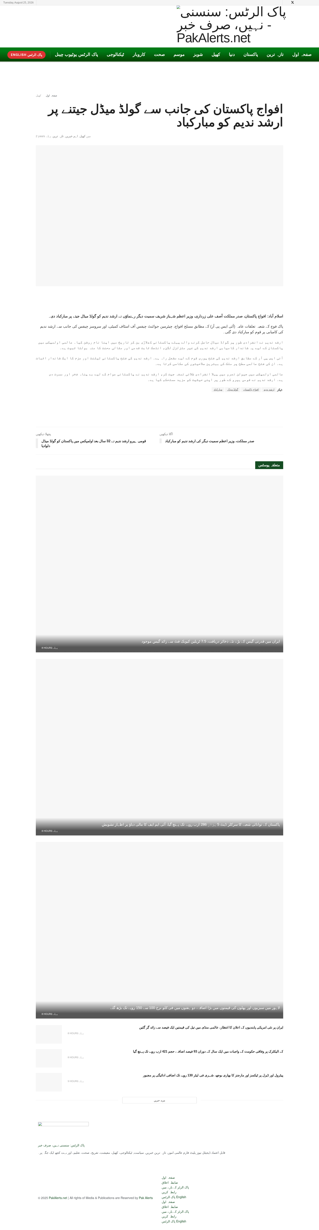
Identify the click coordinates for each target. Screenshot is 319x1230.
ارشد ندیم (269, 389)
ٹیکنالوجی (115, 54)
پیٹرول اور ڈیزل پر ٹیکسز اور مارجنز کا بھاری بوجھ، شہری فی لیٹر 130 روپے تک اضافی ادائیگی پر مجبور (213, 1075)
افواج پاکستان (251, 389)
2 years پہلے (43, 136)
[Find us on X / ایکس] (292, 2)
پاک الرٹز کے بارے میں (175, 1187)
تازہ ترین (275, 54)
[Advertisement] (82, 26)
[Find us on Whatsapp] (314, 2)
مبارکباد (218, 389)
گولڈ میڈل (232, 389)
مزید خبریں (159, 1100)
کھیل (216, 54)
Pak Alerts (146, 1198)
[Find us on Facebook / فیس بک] (309, 2)
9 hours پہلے (75, 1081)
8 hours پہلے (49, 647)
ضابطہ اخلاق (170, 1182)
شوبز (198, 54)
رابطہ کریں (169, 1192)
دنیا (232, 54)
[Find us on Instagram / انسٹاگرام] (304, 2)
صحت (159, 54)
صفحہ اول (302, 54)
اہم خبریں (71, 136)
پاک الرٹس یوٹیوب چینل (76, 54)
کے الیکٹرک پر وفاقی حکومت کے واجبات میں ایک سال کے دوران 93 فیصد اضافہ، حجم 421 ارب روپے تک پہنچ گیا (208, 1051)
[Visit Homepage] (238, 26)
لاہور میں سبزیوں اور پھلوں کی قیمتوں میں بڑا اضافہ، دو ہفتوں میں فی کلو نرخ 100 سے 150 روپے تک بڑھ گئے (195, 1008)
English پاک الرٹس (26, 55)
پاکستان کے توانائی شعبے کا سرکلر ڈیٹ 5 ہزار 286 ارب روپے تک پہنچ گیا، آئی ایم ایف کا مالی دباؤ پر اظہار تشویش (191, 824)
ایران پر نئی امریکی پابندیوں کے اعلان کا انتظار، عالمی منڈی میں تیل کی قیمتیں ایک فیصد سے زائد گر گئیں (211, 1027)
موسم (179, 54)
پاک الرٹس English (174, 1197)
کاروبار (139, 54)
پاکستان (250, 54)
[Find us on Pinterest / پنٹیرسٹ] (298, 2)
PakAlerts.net (58, 1198)
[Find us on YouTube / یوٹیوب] (287, 2)
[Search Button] (278, 2)
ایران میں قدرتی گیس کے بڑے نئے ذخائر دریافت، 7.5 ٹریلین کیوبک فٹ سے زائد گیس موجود (210, 641)
